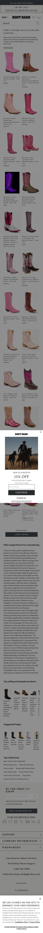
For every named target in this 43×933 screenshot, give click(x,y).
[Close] (40, 898)
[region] (21, 914)
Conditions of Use (21, 922)
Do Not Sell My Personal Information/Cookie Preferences (21, 928)
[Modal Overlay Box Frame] (21, 466)
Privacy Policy (34, 922)
